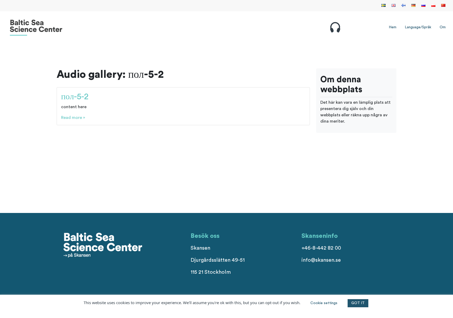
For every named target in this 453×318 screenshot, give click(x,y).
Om (443, 27)
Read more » (73, 118)
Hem (392, 27)
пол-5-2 (74, 96)
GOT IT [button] (358, 303)
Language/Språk (418, 27)
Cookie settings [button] (323, 303)
